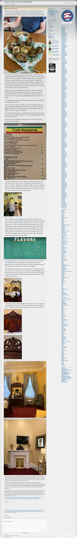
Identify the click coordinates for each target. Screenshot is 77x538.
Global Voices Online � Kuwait (66, 370)
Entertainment (63, 250)
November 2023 (64, 46)
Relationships (63, 328)
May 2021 (63, 66)
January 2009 (63, 183)
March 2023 (63, 51)
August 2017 (63, 97)
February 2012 (63, 152)
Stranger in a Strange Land (66, 341)
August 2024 (63, 42)
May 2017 (63, 100)
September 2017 (64, 96)
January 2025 (63, 38)
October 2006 (63, 206)
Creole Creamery (24, 222)
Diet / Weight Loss (64, 244)
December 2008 (64, 184)
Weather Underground (65, 379)
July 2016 (63, 107)
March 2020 (63, 77)
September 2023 (64, 47)
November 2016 (64, 104)
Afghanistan (63, 212)
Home (64, 2)
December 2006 (64, 204)
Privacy (62, 321)
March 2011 (63, 161)
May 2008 (63, 190)
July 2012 (63, 148)
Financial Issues (64, 259)
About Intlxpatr (70, 2)
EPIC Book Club (64, 252)
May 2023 (63, 49)
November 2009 (64, 175)
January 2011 (63, 163)
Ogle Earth (63, 375)
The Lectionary (64, 378)
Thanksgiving (63, 348)
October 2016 (63, 105)
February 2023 (63, 52)
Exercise (62, 254)
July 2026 (63, 28)
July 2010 (63, 168)
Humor (62, 279)
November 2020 (64, 71)
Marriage (62, 302)
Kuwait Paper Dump (64, 373)
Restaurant (42, 510)
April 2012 (63, 150)
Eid (62, 249)
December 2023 (64, 45)
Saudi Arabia (63, 333)
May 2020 (63, 76)
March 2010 (63, 171)
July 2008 (63, 188)
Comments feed (51, 37)
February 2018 (63, 93)
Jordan (62, 288)
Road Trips (6, 511)
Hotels (31, 510)
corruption (63, 237)
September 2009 (64, 176)
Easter (62, 246)
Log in (49, 35)
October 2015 (63, 115)
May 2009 (63, 180)
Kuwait (62, 291)
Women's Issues (64, 358)
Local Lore (63, 298)
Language (63, 292)
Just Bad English (64, 289)
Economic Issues (64, 247)
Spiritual (62, 339)
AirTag (62, 215)
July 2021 (63, 64)
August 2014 (63, 127)
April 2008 (63, 191)
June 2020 (63, 75)
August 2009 (63, 177)
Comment (43, 530)
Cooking (62, 236)
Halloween (63, 273)
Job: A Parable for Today (52, 13)
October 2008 (63, 186)
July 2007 (63, 198)
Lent (62, 295)
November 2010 (64, 165)
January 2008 (63, 193)
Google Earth (63, 371)
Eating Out (23, 510)
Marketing (63, 301)
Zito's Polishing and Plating (12, 512)
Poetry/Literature (64, 319)
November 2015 (64, 114)
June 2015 (63, 118)
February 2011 (63, 162)
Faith (62, 257)
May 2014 (63, 129)
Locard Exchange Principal (66, 299)
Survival (62, 344)
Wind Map (63, 380)
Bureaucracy (63, 226)
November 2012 (64, 144)
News (62, 310)
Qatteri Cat (63, 323)
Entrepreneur (63, 251)
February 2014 (63, 132)
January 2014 (63, 133)
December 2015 (64, 113)
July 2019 (63, 83)
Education (63, 248)
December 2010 (64, 164)
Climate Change (64, 232)
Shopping (63, 336)
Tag (62, 345)
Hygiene (62, 281)
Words (62, 359)
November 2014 (64, 124)
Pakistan (62, 313)
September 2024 (64, 41)
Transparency (63, 350)
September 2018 (64, 88)
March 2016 (63, 111)
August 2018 (63, 89)
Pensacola (38, 510)
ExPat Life (63, 255)
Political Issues (64, 320)
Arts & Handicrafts (64, 217)
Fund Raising (63, 266)
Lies (62, 296)
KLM (62, 290)
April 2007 (63, 201)
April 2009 (63, 181)
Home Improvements (65, 277)
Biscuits (62, 220)
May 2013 (63, 139)
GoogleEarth (63, 270)
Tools (62, 349)
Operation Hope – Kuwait (65, 376)
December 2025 (64, 34)
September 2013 (64, 136)
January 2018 (63, 94)
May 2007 (63, 200)
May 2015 (63, 119)
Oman (62, 312)
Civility (62, 231)
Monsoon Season (51, 10)
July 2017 (63, 98)
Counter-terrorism (64, 238)
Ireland (62, 285)
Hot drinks (63, 278)
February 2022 (63, 60)
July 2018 (63, 90)
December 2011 (64, 154)
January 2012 (63, 153)
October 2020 (63, 72)
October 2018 (63, 87)
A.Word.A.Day (63, 368)
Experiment (63, 256)
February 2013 (63, 142)
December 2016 (64, 103)
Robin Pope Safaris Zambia (66, 377)
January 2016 (63, 112)
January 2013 (63, 143)
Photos (62, 318)
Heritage (62, 274)
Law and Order (63, 293)
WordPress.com (64, 381)
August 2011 (63, 157)
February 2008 (63, 192)
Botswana (63, 224)
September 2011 (64, 156)
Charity (62, 228)
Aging (62, 214)
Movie (62, 306)
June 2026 (63, 29)
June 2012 (63, 149)
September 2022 (64, 55)
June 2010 (63, 169)
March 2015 (63, 121)
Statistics (63, 340)
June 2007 (63, 199)
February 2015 (63, 122)
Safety (62, 332)
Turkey (62, 353)
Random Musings (64, 326)
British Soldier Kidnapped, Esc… (55, 42)
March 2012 (63, 151)
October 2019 (63, 80)
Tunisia (62, 352)
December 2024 (64, 39)
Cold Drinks (63, 233)
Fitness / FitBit (63, 260)
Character (63, 227)
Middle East (63, 304)
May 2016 (63, 109)
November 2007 (64, 195)
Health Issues (28, 510)
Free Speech (63, 264)
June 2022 (63, 57)
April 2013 (63, 140)
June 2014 (63, 128)
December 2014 (64, 123)
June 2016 (63, 108)
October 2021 (63, 62)
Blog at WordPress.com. (8, 536)
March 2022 (63, 59)
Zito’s (12, 219)
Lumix (62, 300)
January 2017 (63, 102)
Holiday (62, 276)
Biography (63, 219)
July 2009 (63, 178)
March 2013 (63, 141)
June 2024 (63, 43)
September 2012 (64, 146)
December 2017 (64, 95)
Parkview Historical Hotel (36, 511)
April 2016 (63, 110)
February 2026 (63, 32)
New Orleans (35, 510)
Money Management (64, 305)
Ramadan (63, 325)
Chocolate (17, 510)
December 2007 (64, 194)
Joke (62, 287)
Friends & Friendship (65, 265)
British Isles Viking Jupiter (65, 225)
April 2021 (63, 67)
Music (62, 308)
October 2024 (63, 40)
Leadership (63, 294)
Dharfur (62, 243)
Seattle (62, 335)
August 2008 (63, 187)
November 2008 (64, 185)
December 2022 (64, 53)
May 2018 (63, 91)
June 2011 (63, 159)
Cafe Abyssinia (16, 511)
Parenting (63, 314)
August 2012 (63, 147)
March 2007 (63, 202)
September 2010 (64, 166)
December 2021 (64, 61)
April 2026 (63, 31)
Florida (62, 261)
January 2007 (63, 203)
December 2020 (64, 70)
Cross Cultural (63, 240)
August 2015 (63, 117)
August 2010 (63, 167)
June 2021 (63, 65)
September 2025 (64, 36)
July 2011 (63, 158)
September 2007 (64, 197)
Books (62, 223)
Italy (62, 286)
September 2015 (64, 116)
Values (62, 354)
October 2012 (63, 145)
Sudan (62, 342)
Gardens (62, 267)
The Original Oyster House (34, 13)
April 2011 (63, 160)
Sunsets (62, 343)
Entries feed (50, 36)
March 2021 (63, 68)
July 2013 (63, 138)
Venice (62, 355)
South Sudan (63, 338)
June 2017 (63, 99)
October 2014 (63, 125)
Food (62, 262)
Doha (62, 245)
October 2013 (63, 135)
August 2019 (63, 82)
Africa (62, 213)
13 (53, 19)
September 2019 (64, 81)
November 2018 (64, 86)
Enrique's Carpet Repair (28, 511)
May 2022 (63, 58)
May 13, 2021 (6, 510)
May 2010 (63, 170)
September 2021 (64, 63)
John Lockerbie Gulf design (66, 372)
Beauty (62, 218)
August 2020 (63, 74)
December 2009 (64, 174)
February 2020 (63, 78)
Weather (11, 511)
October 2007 (63, 196)
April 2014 (63, 130)
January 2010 (63, 173)
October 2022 (63, 54)
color (62, 234)
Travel (9, 511)
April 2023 (63, 50)
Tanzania (62, 346)
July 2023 (63, 48)
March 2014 (63, 131)
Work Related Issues (65, 360)
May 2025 (63, 37)
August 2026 (63, 27)
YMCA (62, 361)
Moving (62, 307)
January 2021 (63, 69)
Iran (62, 284)
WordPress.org (64, 382)
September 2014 (64, 126)
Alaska (62, 216)
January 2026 (63, 33)
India (62, 282)
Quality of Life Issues (65, 324)
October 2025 (63, 35)
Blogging (62, 221)
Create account (51, 34)
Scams (62, 334)
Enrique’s (21, 219)
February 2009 (63, 182)
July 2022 (63, 56)
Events (62, 253)
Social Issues (63, 337)
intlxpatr (13, 510)
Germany (63, 269)
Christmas (63, 230)
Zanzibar (62, 364)
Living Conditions (64, 297)
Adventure (63, 211)
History (62, 275)
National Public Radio (65, 374)
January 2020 (63, 79)
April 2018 (63, 92)
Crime (62, 239)
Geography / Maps (64, 268)
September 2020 (64, 73)
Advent (62, 210)
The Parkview (9, 262)
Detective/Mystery (64, 242)
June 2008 (63, 189)
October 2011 (63, 155)
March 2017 (63, 101)
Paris (62, 315)
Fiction (62, 258)
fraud (62, 263)
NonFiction (63, 311)
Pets (62, 317)
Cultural (20, 510)
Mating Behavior (64, 303)
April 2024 (63, 44)
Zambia (62, 363)
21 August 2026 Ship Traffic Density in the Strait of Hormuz (53, 12)
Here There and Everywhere (18, 2)
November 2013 (64, 134)
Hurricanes (63, 280)
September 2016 (64, 106)
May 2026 (63, 30)
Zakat (62, 362)
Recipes (62, 327)
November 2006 (64, 205)
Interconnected (64, 283)
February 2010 (63, 172)
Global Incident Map (64, 369)
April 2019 (63, 85)
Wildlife (62, 357)
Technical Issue (64, 347)
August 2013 (63, 137)
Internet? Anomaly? (51, 14)
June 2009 (63, 179)
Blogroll (62, 222)
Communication (64, 235)
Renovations (63, 329)
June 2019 (63, 84)
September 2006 (64, 207)
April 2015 (63, 120)
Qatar (62, 322)
